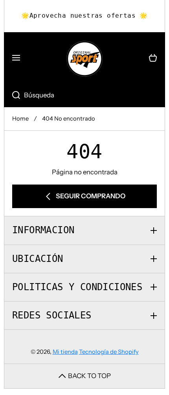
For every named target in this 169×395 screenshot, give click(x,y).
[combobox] (84, 95)
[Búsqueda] (12, 95)
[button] (153, 58)
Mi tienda (65, 351)
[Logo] (84, 58)
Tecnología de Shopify (109, 351)
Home (20, 118)
